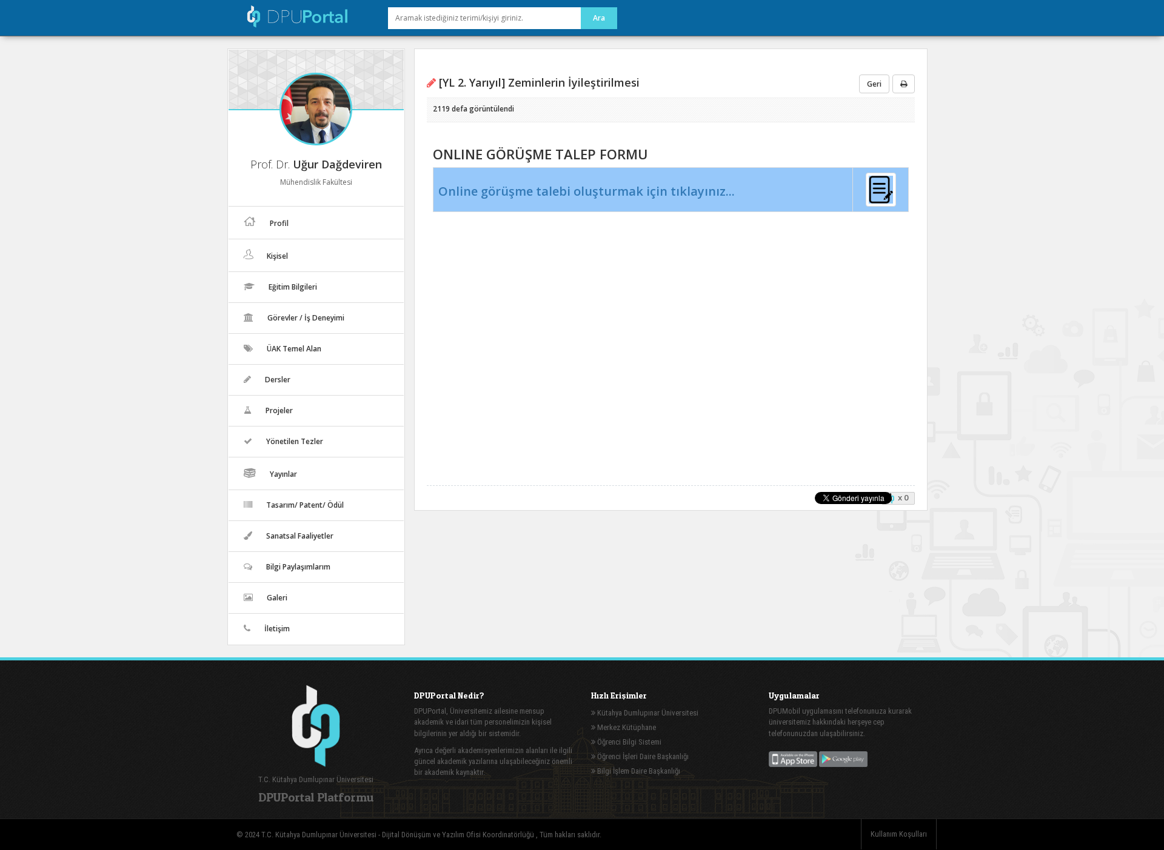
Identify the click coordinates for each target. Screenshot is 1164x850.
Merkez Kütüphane (625, 727)
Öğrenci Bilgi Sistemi (628, 741)
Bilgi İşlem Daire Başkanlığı (637, 770)
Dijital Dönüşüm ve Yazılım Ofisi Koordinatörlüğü (459, 834)
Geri (874, 84)
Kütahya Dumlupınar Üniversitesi (646, 712)
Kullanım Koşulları (899, 833)
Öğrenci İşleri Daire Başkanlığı (642, 756)
